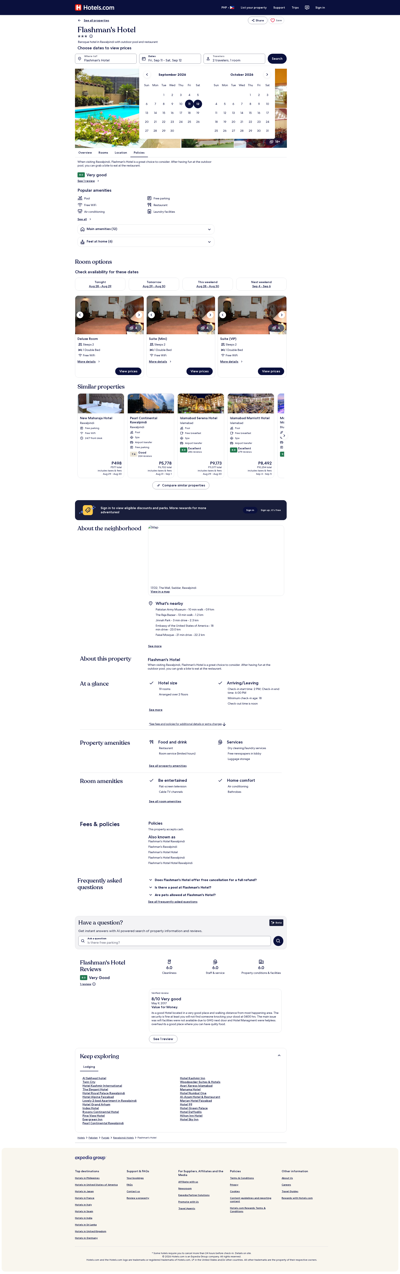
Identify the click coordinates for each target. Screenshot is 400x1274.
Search (277, 59)
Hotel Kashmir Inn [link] (192, 1078)
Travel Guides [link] (290, 1191)
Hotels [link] (81, 1137)
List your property (254, 7)
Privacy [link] (234, 1184)
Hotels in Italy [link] (83, 1204)
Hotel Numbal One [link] (193, 1093)
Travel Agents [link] (186, 1208)
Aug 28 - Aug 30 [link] (207, 286)
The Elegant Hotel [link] (95, 1089)
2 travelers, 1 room (226, 60)
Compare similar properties (183, 485)
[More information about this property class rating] (90, 36)
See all (82, 219)
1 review (85, 984)
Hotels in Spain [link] (84, 1211)
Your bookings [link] (135, 1178)
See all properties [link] (96, 20)
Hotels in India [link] (83, 1217)
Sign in (320, 7)
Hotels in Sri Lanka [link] (86, 1224)
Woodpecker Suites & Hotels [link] (200, 1082)
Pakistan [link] (93, 1137)
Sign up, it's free (271, 510)
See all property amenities (168, 766)
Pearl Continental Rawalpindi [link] (103, 1123)
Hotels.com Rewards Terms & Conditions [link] (248, 1209)
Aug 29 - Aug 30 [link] (154, 286)
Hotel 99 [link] (186, 1104)
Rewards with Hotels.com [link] (297, 1197)
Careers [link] (286, 1184)
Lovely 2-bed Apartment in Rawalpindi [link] (109, 1100)
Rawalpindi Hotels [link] (123, 1137)
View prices (128, 371)
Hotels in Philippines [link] (87, 1178)
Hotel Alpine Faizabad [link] (98, 1097)
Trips (295, 7)
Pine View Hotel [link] (93, 1115)
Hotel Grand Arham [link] (96, 1104)
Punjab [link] (105, 1137)
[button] (164, 95)
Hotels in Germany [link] (86, 1237)
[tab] (89, 1066)
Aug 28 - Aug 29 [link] (100, 286)
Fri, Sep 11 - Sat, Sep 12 (165, 60)
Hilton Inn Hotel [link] (191, 1115)
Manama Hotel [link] (190, 1089)
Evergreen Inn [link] (92, 1119)
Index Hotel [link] (90, 1108)
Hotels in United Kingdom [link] (90, 1231)
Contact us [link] (133, 1191)
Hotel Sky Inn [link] (189, 1119)
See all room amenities (165, 801)
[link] (276, 20)
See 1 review (86, 181)
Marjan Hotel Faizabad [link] (196, 1100)
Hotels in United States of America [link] (96, 1184)
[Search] (278, 941)
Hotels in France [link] (84, 1197)
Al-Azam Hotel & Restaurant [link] (200, 1097)
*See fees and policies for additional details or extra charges (185, 724)
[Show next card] (284, 435)
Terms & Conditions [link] (242, 1178)
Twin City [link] (88, 1082)
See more (155, 646)
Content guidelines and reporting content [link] (250, 1199)
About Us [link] (287, 1178)
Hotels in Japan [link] (84, 1191)
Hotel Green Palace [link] (194, 1108)
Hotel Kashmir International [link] (102, 1086)
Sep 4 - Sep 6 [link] (261, 286)
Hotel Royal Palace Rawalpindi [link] (103, 1093)
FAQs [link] (130, 1184)
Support (279, 7)
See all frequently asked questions (173, 902)
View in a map (160, 591)
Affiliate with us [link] (188, 1181)
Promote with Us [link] (188, 1201)
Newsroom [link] (185, 1188)
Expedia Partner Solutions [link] (194, 1195)
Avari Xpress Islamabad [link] (196, 1086)
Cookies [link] (235, 1191)
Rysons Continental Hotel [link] (100, 1112)
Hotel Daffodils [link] (191, 1112)
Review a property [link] (138, 1197)
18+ (277, 142)
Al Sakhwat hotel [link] (94, 1078)
